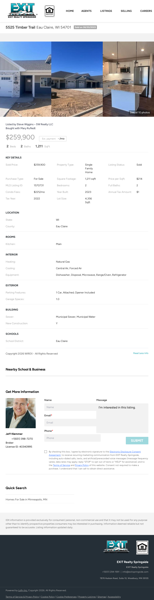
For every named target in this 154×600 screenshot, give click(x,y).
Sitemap (101, 596)
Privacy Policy (82, 465)
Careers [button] (146, 11)
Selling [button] (126, 11)
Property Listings (87, 596)
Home (70, 11)
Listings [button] (106, 11)
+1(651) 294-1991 (110, 571)
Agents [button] (86, 11)
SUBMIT (137, 441)
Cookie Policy (48, 596)
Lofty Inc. (23, 590)
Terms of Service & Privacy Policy (22, 596)
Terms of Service (61, 465)
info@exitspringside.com (135, 571)
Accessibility (114, 596)
